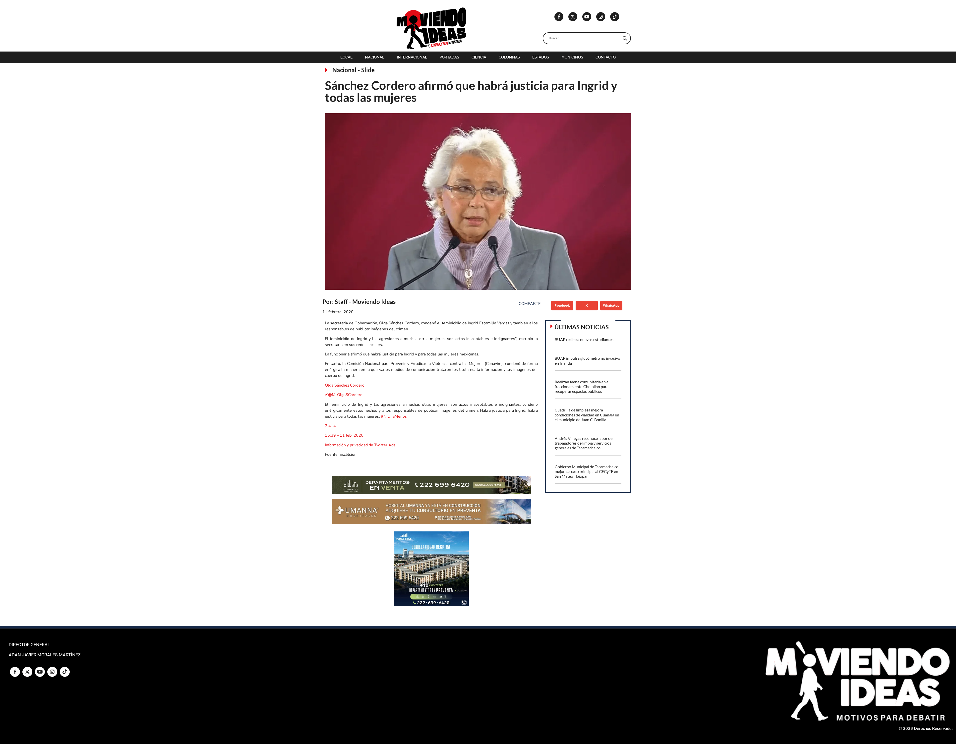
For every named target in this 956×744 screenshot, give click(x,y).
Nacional (374, 57)
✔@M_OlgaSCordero (343, 395)
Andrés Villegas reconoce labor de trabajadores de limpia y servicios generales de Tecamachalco (583, 443)
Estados (540, 57)
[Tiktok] (614, 16)
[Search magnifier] (624, 38)
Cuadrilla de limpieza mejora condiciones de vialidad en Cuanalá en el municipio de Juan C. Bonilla (587, 414)
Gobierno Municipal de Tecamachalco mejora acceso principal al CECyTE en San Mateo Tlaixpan (586, 471)
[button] (562, 305)
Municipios (572, 57)
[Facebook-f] (558, 16)
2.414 (330, 426)
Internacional (412, 57)
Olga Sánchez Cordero (344, 385)
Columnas (509, 57)
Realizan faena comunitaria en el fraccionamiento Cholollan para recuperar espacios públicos (582, 386)
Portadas (449, 57)
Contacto (606, 57)
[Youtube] (586, 16)
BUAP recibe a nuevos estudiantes (584, 339)
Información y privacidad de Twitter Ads (360, 445)
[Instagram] (600, 16)
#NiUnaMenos (394, 416)
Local (346, 57)
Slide (368, 69)
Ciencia (479, 57)
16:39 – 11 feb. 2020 (344, 435)
